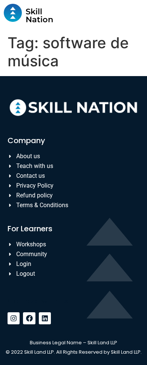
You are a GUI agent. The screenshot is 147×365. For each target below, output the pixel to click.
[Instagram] (14, 318)
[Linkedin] (45, 318)
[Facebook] (29, 318)
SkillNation (39, 15)
